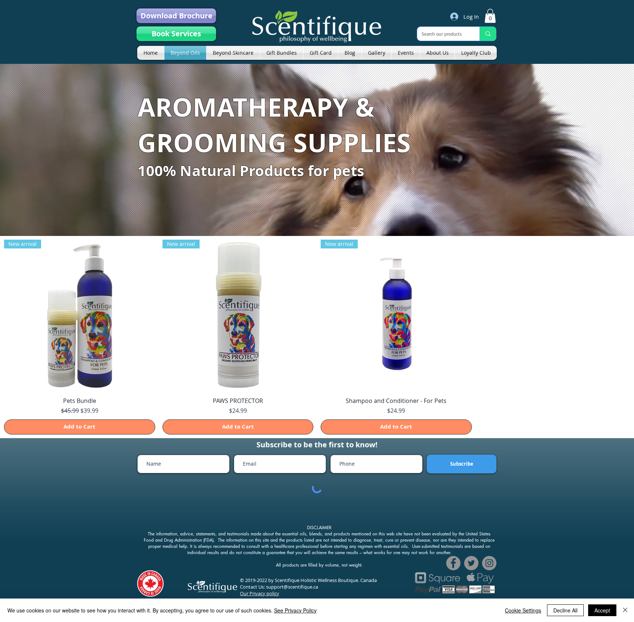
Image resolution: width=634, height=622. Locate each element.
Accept (602, 610)
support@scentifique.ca (292, 586)
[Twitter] (471, 563)
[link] (490, 16)
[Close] (625, 610)
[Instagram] (489, 563)
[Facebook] (453, 563)
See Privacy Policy (295, 610)
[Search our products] (488, 34)
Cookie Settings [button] (523, 610)
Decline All (565, 610)
